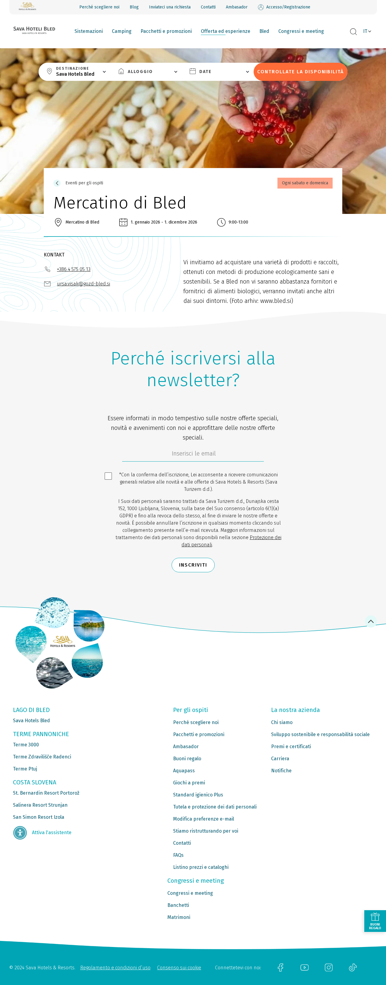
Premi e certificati (291, 746)
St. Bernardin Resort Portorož (46, 793)
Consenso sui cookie (179, 968)
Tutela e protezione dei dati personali (215, 807)
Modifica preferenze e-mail (203, 819)
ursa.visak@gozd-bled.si (83, 284)
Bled (264, 31)
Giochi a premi (189, 783)
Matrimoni (178, 917)
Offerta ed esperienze (225, 31)
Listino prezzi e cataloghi (201, 867)
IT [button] (365, 31)
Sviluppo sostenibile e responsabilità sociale (320, 734)
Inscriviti (193, 565)
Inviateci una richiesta (170, 7)
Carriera (280, 758)
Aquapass (184, 771)
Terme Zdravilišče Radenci (42, 757)
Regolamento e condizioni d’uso (115, 968)
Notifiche (281, 771)
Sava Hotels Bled (31, 720)
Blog (134, 7)
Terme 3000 (26, 745)
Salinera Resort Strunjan (40, 805)
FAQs (178, 855)
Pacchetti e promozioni (166, 31)
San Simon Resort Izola (38, 817)
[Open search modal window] (353, 32)
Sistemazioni (88, 31)
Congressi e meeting (301, 31)
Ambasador (237, 7)
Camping (121, 31)
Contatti (208, 7)
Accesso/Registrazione (288, 7)
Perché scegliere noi (99, 7)
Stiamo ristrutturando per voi (205, 831)
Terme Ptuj (25, 769)
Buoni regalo (187, 758)
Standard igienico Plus (198, 795)
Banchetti (178, 905)
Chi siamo (282, 722)
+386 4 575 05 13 (73, 269)
